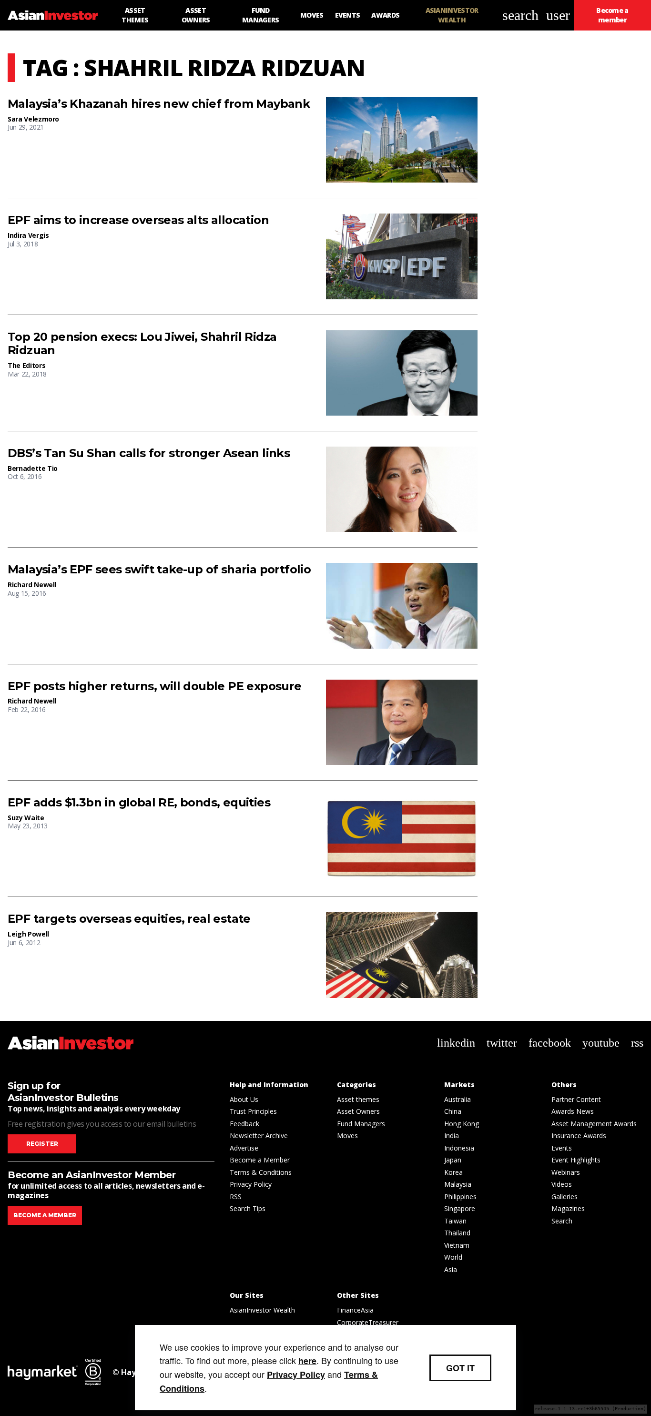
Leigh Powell (28, 933)
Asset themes (358, 1099)
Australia (457, 1099)
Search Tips (247, 1208)
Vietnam (456, 1245)
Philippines (460, 1196)
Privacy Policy (251, 1184)
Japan (452, 1159)
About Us (244, 1099)
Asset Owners (358, 1111)
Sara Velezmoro (33, 118)
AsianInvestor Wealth (262, 1309)
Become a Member (260, 1159)
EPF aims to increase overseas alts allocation (138, 220)
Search (561, 1220)
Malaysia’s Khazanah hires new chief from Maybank (159, 104)
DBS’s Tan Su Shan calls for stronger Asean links (149, 453)
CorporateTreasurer (367, 1322)
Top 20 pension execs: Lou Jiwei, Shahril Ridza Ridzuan (142, 343)
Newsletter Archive (259, 1135)
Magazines (568, 1208)
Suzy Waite (26, 817)
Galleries (564, 1196)
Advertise (244, 1147)
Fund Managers (361, 1123)
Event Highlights (575, 1159)
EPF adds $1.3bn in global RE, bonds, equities (139, 802)
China (452, 1111)
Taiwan (455, 1220)
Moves (347, 1135)
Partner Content (576, 1099)
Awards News (572, 1111)
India (451, 1135)
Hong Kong (461, 1123)
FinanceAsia (355, 1309)
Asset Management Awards (594, 1123)
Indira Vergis (28, 235)
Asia (450, 1269)
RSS (236, 1196)
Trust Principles (253, 1111)
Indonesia (459, 1147)
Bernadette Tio (33, 468)
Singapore (459, 1208)
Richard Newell (32, 584)
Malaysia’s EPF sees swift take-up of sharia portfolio (159, 569)
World (453, 1257)
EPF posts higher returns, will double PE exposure (155, 686)
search (520, 15)
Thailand (457, 1232)
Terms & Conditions (261, 1172)
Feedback (244, 1123)
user (558, 15)
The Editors (26, 365)
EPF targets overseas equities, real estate (129, 919)
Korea (453, 1172)
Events (561, 1147)
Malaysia (457, 1184)
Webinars (565, 1172)
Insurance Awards (578, 1135)
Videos (561, 1184)
